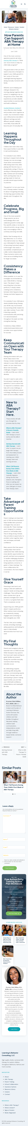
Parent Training (9, 1082)
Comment (7, 816)
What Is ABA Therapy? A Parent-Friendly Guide (13, 430)
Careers (7, 1092)
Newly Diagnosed (10, 1113)
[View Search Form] (25, 4)
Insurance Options (10, 1087)
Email (5, 847)
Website (5, 855)
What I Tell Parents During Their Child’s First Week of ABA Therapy (13, 787)
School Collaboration (11, 1084)
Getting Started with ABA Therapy (7, 750)
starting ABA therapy (10, 60)
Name (5, 839)
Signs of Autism (9, 1110)
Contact (7, 1094)
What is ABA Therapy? (12, 1105)
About (7, 1077)
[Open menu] (21, 4)
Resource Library (10, 1089)
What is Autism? (10, 1108)
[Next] (23, 782)
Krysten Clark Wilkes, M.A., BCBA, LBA (14, 48)
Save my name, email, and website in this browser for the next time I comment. (14, 861)
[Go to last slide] (4, 782)
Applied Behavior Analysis (14, 32)
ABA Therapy (9, 1079)
